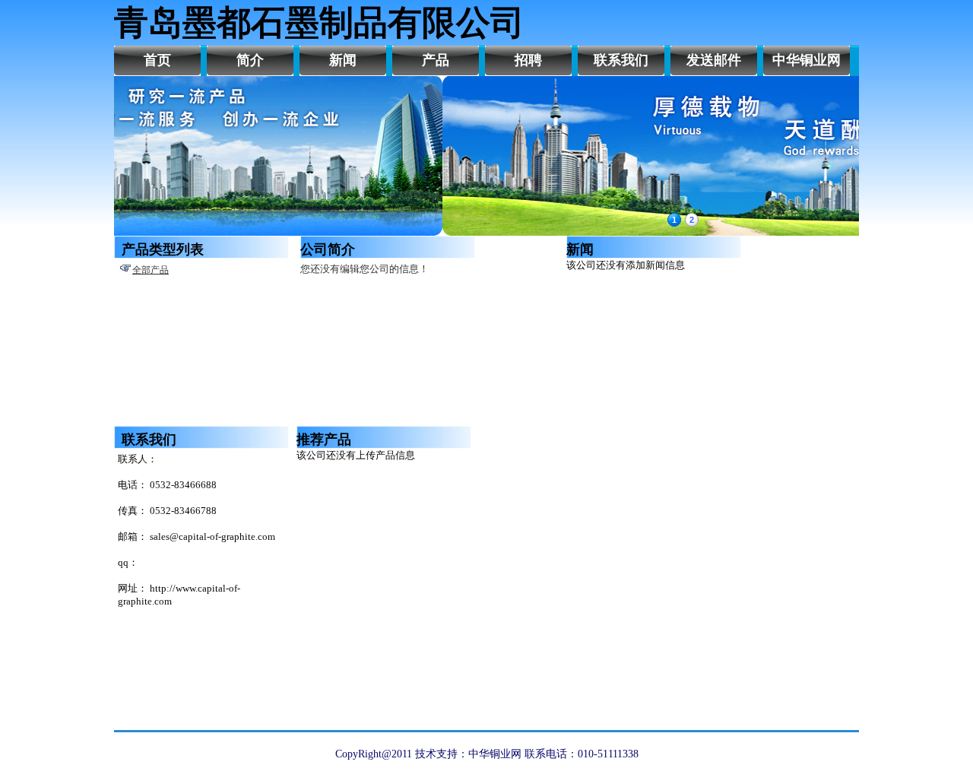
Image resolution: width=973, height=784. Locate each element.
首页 (157, 60)
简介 (250, 60)
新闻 (343, 60)
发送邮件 (713, 60)
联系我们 (621, 60)
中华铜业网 (806, 60)
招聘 (528, 60)
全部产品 (150, 270)
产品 (435, 60)
